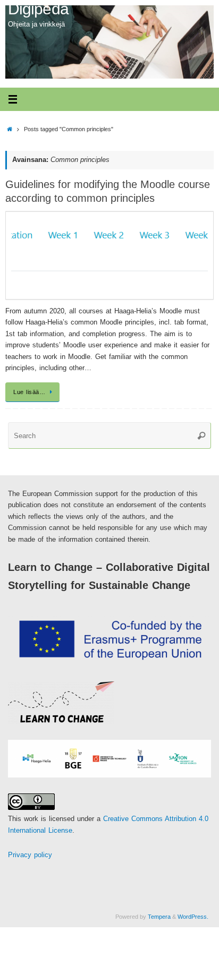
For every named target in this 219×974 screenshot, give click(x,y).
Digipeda (38, 9)
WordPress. (193, 916)
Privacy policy (30, 855)
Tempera (159, 916)
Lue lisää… (29, 392)
